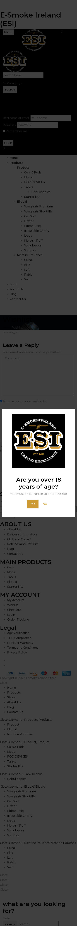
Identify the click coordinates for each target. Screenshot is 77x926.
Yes (32, 504)
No (45, 504)
